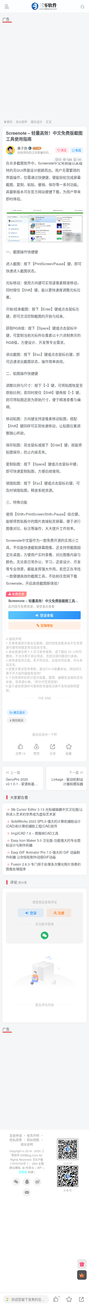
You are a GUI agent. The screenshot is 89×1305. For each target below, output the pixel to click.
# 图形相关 (16, 720)
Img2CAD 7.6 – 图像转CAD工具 (34, 833)
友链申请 (15, 1135)
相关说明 (27, 1144)
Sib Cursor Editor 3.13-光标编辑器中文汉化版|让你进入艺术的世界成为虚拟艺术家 (44, 811)
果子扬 (22, 148)
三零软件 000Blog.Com (27, 1153)
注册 (61, 912)
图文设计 (36, 122)
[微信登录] (44, 935)
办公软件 (21, 122)
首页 (9, 122)
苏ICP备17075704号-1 (26, 1161)
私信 (78, 150)
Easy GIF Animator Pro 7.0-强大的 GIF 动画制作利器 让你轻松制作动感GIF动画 (43, 854)
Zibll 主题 (37, 1163)
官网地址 (47, 625)
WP (39, 1168)
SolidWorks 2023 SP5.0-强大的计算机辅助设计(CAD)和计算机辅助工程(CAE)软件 (43, 823)
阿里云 (30, 1168)
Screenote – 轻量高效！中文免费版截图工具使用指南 (44, 136)
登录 (33, 912)
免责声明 (33, 1135)
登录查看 (46, 615)
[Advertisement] (44, 70)
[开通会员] (82, 1275)
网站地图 (33, 1139)
